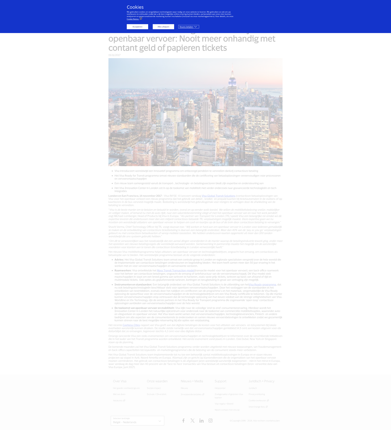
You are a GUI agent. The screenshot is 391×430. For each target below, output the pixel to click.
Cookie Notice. (133, 19)
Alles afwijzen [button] (163, 26)
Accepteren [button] (137, 26)
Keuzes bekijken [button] (186, 26)
